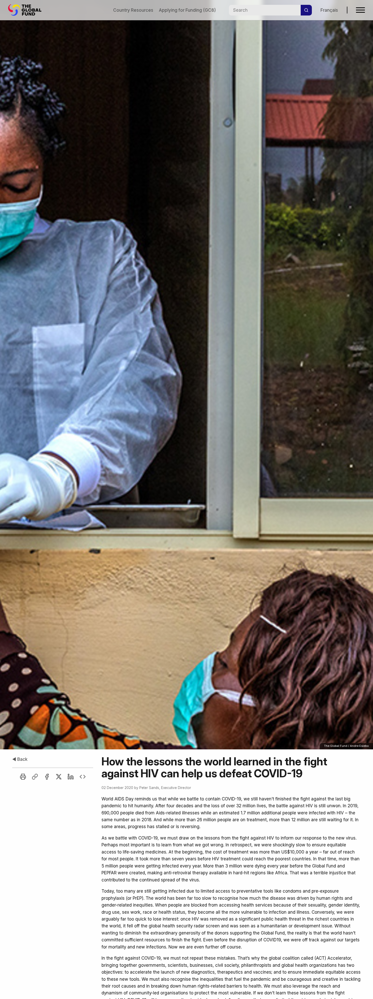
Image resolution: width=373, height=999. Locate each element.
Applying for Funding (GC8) (187, 10)
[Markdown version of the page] (82, 777)
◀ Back (19, 759)
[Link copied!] (35, 777)
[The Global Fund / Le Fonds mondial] (27, 10)
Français (329, 10)
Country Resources (133, 10)
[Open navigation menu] (360, 10)
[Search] (306, 10)
